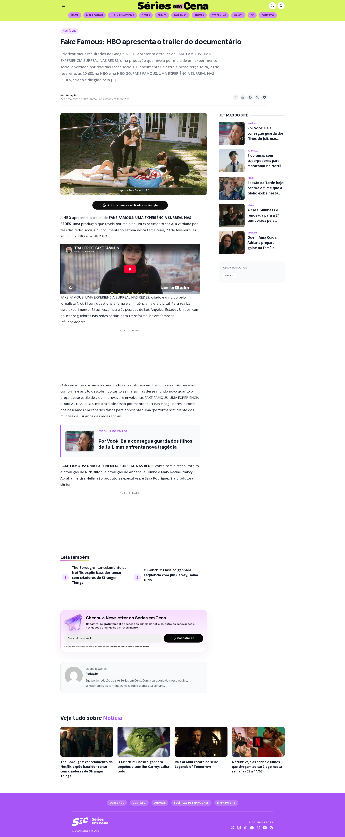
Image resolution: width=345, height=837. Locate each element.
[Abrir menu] (63, 6)
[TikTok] (245, 827)
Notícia (229, 275)
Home (74, 15)
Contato (268, 15)
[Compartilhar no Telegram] (264, 97)
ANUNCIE (160, 802)
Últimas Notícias (122, 15)
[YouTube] (265, 827)
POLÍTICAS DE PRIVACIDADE (191, 802)
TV (252, 15)
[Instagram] (239, 827)
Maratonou (94, 15)
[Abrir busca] (281, 5)
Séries (146, 15)
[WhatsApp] (258, 827)
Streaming (219, 15)
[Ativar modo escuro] (272, 5)
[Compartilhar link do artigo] (236, 97)
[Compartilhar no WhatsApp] (243, 97)
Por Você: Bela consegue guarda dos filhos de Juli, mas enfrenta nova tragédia (265, 138)
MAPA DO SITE (226, 802)
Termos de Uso (142, 646)
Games (238, 15)
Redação (71, 95)
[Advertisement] (130, 355)
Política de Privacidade (121, 646)
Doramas (180, 15)
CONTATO (139, 802)
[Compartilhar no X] (257, 97)
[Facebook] (252, 827)
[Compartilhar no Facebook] (250, 97)
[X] (232, 827)
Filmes (162, 15)
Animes (199, 15)
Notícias (69, 31)
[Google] (271, 827)
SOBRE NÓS (117, 802)
